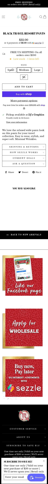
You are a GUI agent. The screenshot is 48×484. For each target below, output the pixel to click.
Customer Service (23, 429)
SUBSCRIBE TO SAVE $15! (23, 445)
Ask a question (24, 164)
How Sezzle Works (24, 152)
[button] (24, 43)
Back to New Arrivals (26, 235)
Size (24, 65)
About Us (23, 437)
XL (24, 77)
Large (37, 70)
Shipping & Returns (24, 147)
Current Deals (24, 158)
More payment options (23, 100)
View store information (16, 122)
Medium (24, 70)
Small (11, 70)
